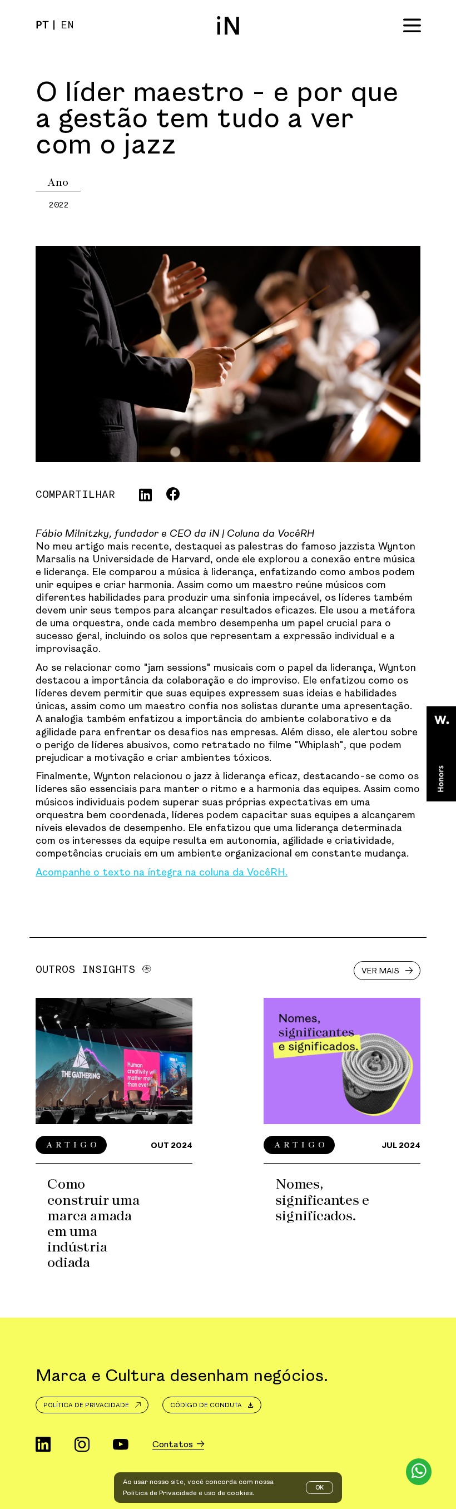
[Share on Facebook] (173, 494)
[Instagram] (82, 1445)
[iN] (228, 25)
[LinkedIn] (43, 1445)
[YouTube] (120, 1445)
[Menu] (412, 25)
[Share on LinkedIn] (145, 494)
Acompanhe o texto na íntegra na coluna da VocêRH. (162, 872)
